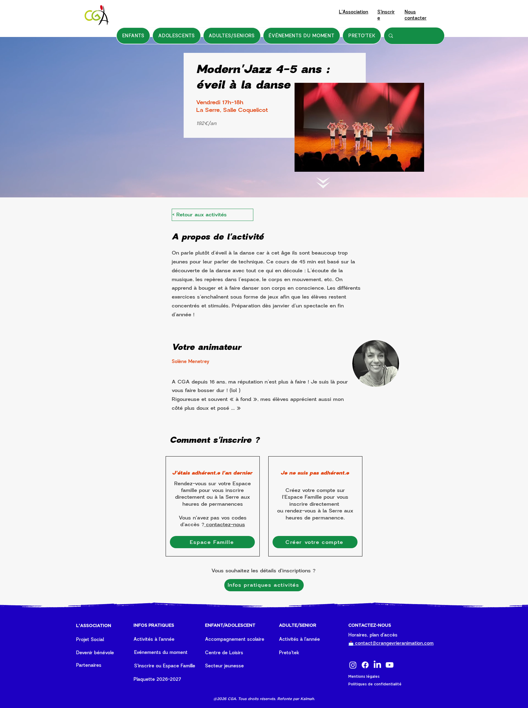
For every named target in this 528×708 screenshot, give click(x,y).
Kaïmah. (307, 699)
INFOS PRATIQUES (154, 625)
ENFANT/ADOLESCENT (230, 625)
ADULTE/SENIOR (297, 625)
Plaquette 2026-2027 (157, 679)
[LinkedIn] (377, 664)
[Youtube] (389, 664)
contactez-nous (224, 524)
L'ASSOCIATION (93, 626)
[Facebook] (365, 664)
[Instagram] (353, 664)
